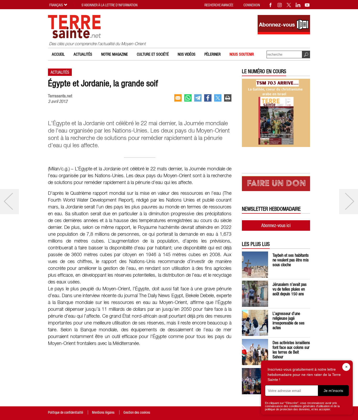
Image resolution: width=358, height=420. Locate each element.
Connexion (251, 5)
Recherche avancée (218, 5)
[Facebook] (270, 5)
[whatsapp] (188, 98)
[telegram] (198, 98)
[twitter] (217, 98)
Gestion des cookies (136, 412)
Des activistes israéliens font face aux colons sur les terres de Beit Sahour (291, 349)
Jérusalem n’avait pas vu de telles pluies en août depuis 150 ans (290, 289)
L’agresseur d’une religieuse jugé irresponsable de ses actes (289, 320)
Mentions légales (103, 412)
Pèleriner (212, 54)
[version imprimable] (227, 98)
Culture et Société (153, 54)
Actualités (83, 54)
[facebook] (207, 98)
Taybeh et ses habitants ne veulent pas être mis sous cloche (291, 260)
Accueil (58, 54)
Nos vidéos (187, 54)
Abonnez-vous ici (276, 225)
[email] (178, 98)
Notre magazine (114, 54)
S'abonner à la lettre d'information (110, 5)
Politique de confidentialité (65, 412)
